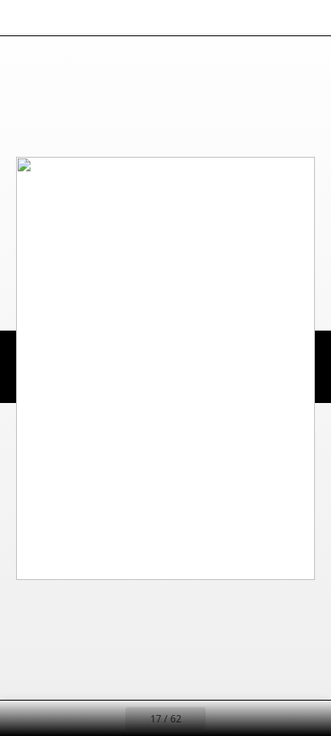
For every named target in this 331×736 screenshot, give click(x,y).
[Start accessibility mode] (93, 17)
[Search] (58, 17)
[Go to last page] (258, 718)
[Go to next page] (223, 718)
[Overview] (22, 17)
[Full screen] (308, 17)
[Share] (273, 17)
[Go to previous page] (107, 718)
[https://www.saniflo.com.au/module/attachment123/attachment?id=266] (42, 169)
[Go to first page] (72, 718)
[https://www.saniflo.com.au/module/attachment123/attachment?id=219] (43, 179)
